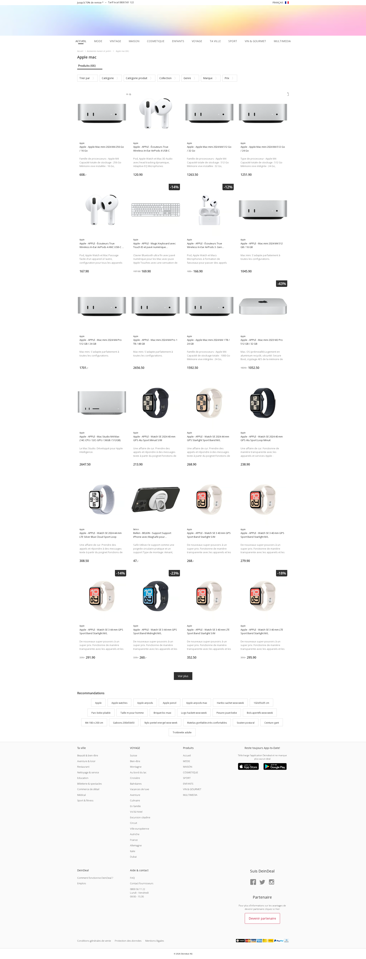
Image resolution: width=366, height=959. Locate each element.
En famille (135, 806)
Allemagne (136, 845)
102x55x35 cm (261, 703)
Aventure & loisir (86, 761)
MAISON (187, 766)
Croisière (135, 778)
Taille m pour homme (132, 712)
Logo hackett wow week (194, 712)
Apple (98, 703)
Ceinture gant (271, 722)
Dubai (133, 856)
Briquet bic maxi (162, 712)
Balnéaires (136, 783)
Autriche (134, 834)
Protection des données (128, 940)
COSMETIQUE (190, 772)
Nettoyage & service (88, 772)
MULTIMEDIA (190, 795)
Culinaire (135, 800)
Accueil (187, 755)
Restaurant (83, 766)
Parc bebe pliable (101, 712)
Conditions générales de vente (94, 940)
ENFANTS (188, 783)
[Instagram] (271, 882)
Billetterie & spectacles (89, 783)
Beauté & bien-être (87, 755)
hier (278, 909)
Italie (132, 851)
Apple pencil (169, 703)
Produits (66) (87, 65)
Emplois (81, 883)
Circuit (133, 823)
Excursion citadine (140, 817)
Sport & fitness (85, 800)
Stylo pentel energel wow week (160, 722)
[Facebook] (253, 882)
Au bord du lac (138, 772)
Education (82, 778)
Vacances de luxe (139, 789)
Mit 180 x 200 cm (94, 722)
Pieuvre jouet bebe (227, 712)
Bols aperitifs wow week (260, 712)
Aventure (135, 795)
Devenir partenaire (262, 918)
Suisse (133, 755)
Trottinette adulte (182, 732)
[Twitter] (262, 882)
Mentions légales (154, 940)
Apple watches (119, 703)
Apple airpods (145, 703)
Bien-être (135, 761)
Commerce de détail (88, 789)
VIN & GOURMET (192, 789)
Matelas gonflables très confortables (207, 722)
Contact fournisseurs (141, 883)
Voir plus (183, 676)
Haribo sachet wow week (230, 703)
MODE (186, 761)
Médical (81, 795)
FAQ (132, 878)
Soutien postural (245, 722)
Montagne (135, 766)
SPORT (187, 778)
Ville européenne (139, 828)
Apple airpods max (196, 703)
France (134, 840)
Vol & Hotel (136, 811)
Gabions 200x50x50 (123, 722)
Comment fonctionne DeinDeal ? (95, 878)
